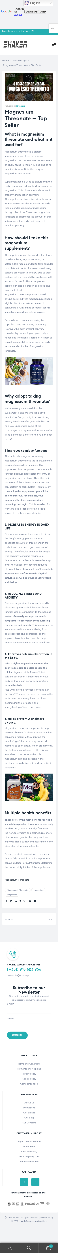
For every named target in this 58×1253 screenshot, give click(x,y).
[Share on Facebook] (6, 901)
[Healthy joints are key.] (16, 918)
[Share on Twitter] (11, 901)
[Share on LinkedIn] (15, 901)
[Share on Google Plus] (25, 901)
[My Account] (9, 1248)
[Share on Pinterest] (30, 901)
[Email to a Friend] (35, 901)
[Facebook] (24, 1182)
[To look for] (29, 1248)
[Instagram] (35, 1182)
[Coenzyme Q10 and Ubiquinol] (42, 918)
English (34, 3)
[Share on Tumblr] (20, 901)
